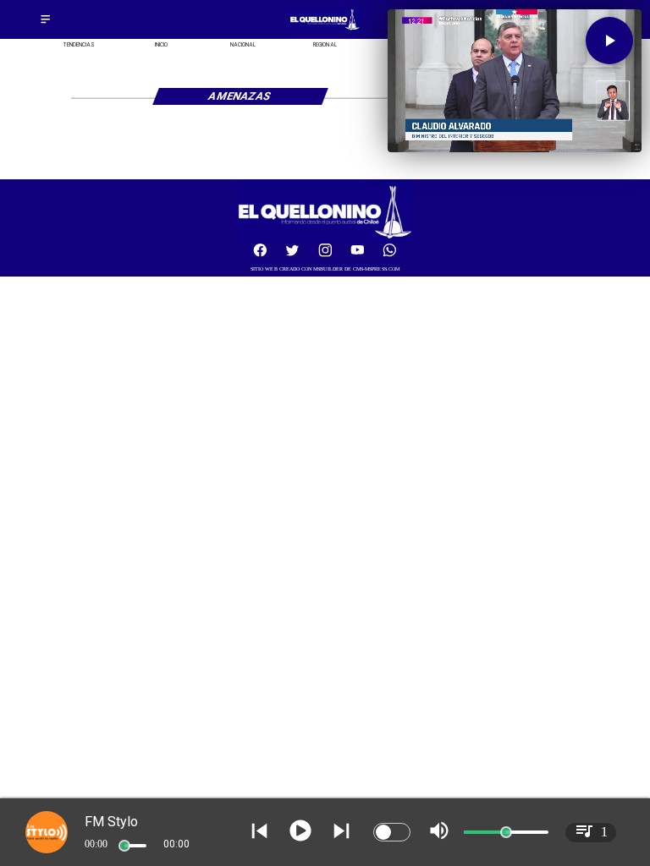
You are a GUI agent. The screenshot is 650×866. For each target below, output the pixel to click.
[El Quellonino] (45, 24)
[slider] (124, 846)
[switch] (391, 832)
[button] (609, 40)
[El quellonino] (325, 30)
